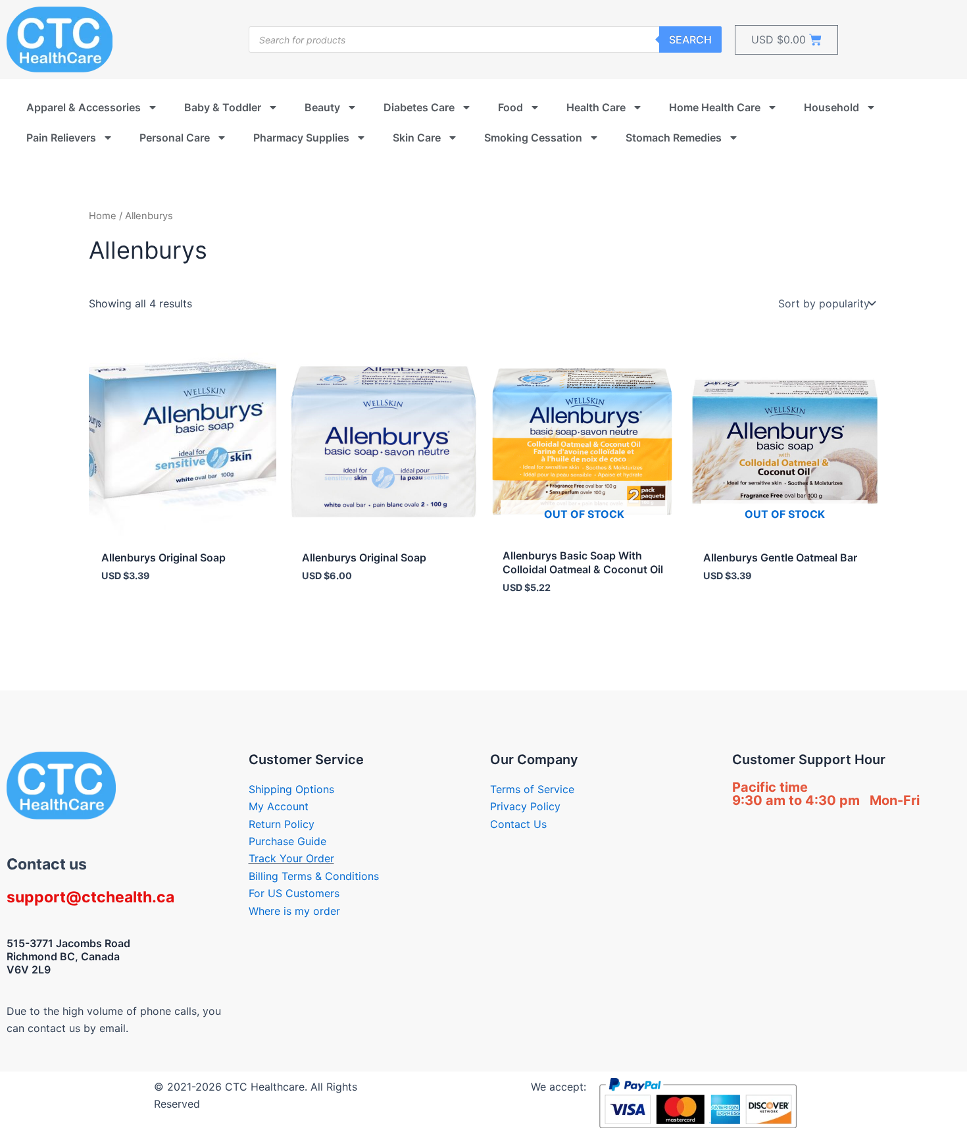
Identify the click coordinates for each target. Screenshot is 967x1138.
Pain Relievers (61, 137)
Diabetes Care (419, 107)
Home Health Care (714, 107)
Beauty (322, 107)
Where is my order (294, 911)
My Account (279, 806)
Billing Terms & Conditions (314, 876)
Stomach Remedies (674, 137)
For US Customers (294, 893)
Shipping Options (291, 789)
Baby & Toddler (222, 107)
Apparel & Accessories (83, 107)
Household (831, 107)
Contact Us (518, 824)
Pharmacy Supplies (301, 137)
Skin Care (417, 137)
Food (510, 107)
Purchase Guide (287, 841)
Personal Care (174, 137)
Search (690, 39)
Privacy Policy (525, 806)
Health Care (596, 107)
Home (102, 216)
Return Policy (281, 824)
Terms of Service (532, 789)
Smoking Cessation (533, 137)
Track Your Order (291, 858)
